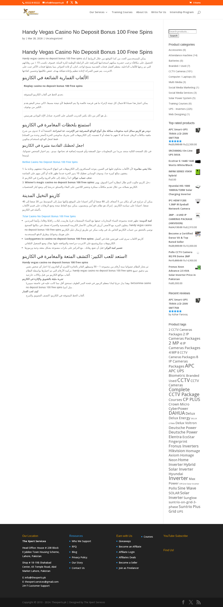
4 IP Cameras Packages (184, 345)
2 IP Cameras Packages (184, 336)
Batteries (174, 60)
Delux (190, 413)
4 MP (173, 352)
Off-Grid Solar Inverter (189, 484)
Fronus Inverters (184, 445)
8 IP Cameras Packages (183, 361)
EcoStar (188, 437)
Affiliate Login (127, 552)
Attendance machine (180, 55)
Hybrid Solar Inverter (182, 467)
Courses (175, 399)
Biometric (177, 375)
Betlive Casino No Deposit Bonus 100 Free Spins (50, 162)
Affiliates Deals (127, 557)
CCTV (183, 380)
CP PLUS (191, 399)
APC (189, 365)
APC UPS (176, 370)
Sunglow (190, 497)
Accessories (175, 50)
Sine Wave (187, 488)
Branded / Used (177, 66)
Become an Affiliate (130, 546)
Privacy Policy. (80, 557)
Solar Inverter (179, 495)
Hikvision (177, 450)
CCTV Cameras (177, 71)
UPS (180, 511)
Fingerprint (178, 441)
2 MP (174, 343)
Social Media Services (181, 92)
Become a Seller (128, 562)
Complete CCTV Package (184, 391)
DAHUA (177, 413)
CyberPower (178, 408)
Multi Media (175, 82)
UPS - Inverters (177, 109)
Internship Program (182, 12)
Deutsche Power (183, 427)
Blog (74, 552)
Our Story (77, 562)
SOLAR (174, 493)
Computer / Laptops (180, 76)
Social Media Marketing (182, 87)
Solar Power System (180, 98)
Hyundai (176, 473)
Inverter (178, 478)
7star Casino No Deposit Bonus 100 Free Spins (49, 216)
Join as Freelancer (129, 568)
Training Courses (122, 12)
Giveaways (125, 541)
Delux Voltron (186, 423)
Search (174, 35)
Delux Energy (179, 418)
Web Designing (177, 114)
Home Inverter (179, 462)
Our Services (97, 12)
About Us (141, 12)
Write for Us (158, 12)
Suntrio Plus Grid (184, 509)
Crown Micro (179, 404)
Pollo (173, 488)
